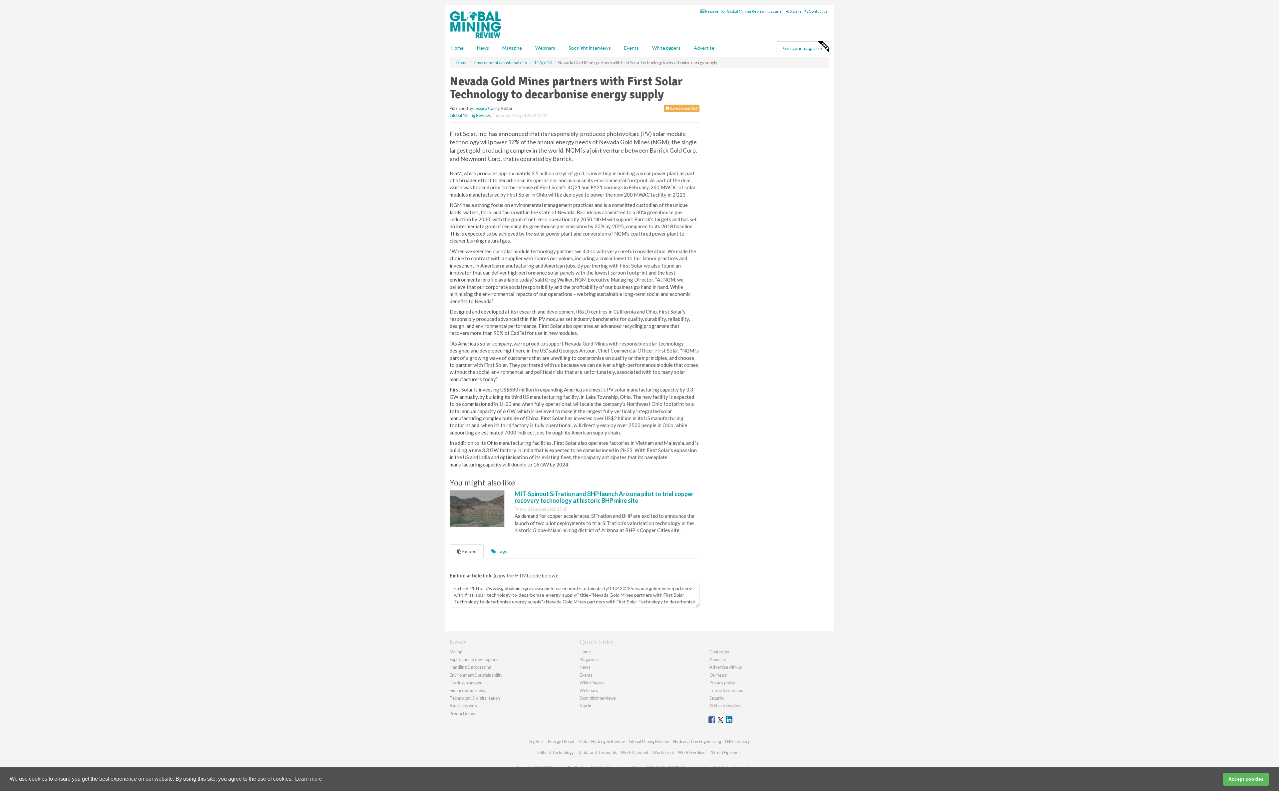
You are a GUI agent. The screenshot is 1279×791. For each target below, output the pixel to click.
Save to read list (683, 108)
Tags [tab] (501, 551)
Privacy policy (722, 682)
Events (631, 48)
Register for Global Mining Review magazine (743, 11)
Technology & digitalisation (475, 698)
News (585, 667)
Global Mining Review (470, 115)
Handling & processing (470, 667)
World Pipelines (725, 752)
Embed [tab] (469, 551)
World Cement (634, 752)
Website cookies (724, 705)
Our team (718, 675)
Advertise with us (725, 667)
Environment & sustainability (476, 675)
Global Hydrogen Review (601, 741)
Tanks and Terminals (597, 752)
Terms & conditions (727, 690)
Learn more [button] (308, 779)
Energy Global (561, 741)
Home (457, 48)
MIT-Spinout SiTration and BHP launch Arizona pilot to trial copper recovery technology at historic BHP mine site (604, 497)
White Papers (592, 682)
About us (717, 659)
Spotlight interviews (590, 48)
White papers (666, 48)
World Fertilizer (692, 752)
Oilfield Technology (555, 752)
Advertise (704, 48)
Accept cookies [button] (1246, 779)
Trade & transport (466, 682)
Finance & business (467, 690)
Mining (456, 651)
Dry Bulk (536, 741)
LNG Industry (737, 741)
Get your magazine (802, 48)
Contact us (818, 11)
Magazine (512, 48)
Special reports (463, 705)
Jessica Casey (487, 108)
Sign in (795, 11)
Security (716, 698)
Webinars (545, 48)
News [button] (483, 48)
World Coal (663, 752)
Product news (462, 713)
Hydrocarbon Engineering (697, 741)
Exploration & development (475, 659)
